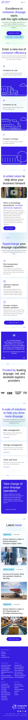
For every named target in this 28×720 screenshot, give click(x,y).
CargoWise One (5, 657)
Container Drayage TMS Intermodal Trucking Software (6, 667)
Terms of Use (24, 713)
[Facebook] (21, 711)
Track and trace (18, 672)
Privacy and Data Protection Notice (11, 715)
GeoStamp (4, 696)
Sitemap (18, 713)
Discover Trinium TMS (14, 37)
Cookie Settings (23, 715)
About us (3, 652)
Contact (16, 694)
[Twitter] (23, 711)
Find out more (14, 322)
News (15, 692)
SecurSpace (4, 698)
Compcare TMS (5, 687)
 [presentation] (4, 357)
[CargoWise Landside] (5, 2)
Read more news (14, 639)
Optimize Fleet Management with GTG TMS (7, 672)
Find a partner (18, 684)
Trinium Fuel (4, 699)
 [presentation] (23, 357)
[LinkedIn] (18, 711)
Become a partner (19, 686)
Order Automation (5, 692)
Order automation (18, 668)
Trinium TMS (4, 684)
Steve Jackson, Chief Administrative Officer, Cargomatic (14, 352)
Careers (3, 655)
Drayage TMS (18, 665)
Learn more (9, 228)
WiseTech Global (5, 649)
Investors (3, 653)
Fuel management (19, 677)
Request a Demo (14, 33)
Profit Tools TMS (5, 686)
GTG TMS (3, 689)
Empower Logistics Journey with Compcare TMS (7, 677)
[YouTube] (25, 711)
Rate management (19, 667)
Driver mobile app (19, 670)
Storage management (20, 675)
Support (16, 687)
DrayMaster (4, 691)
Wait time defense (19, 673)
